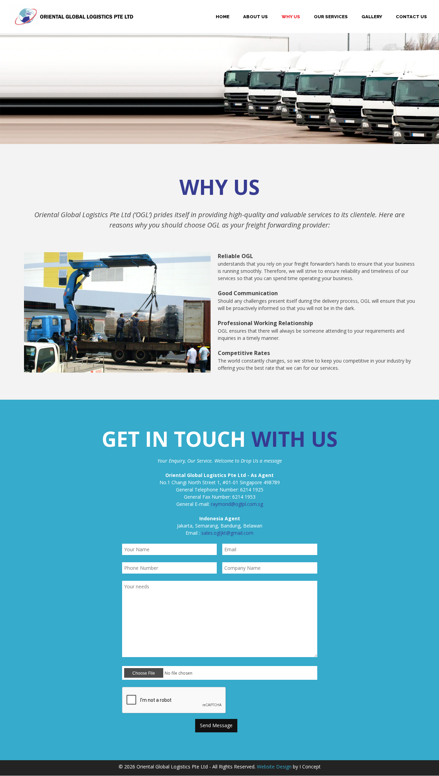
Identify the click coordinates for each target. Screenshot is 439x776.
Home (222, 16)
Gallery (371, 16)
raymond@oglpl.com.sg (237, 504)
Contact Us (411, 16)
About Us (255, 16)
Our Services (331, 16)
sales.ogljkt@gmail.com (227, 533)
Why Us (291, 16)
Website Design (274, 766)
